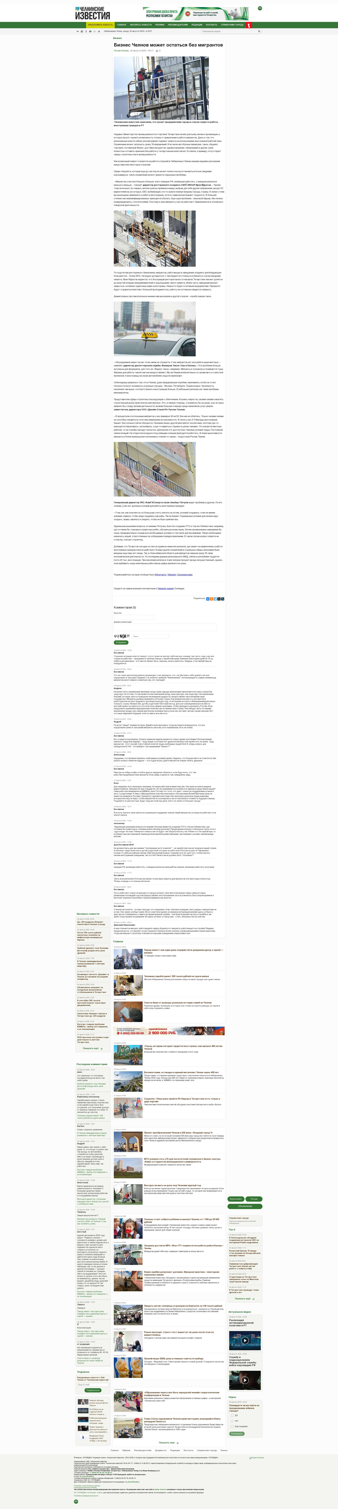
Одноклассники (184, 575)
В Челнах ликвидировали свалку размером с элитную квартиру (92, 1134)
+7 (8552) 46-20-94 (97, 1472)
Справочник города (232, 25)
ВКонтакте (160, 575)
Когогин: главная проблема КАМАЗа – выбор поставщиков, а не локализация (92, 1172)
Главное (121, 25)
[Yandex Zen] (82, 31)
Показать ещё (90, 1048)
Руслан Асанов (121, 51)
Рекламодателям (178, 25)
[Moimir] (94, 31)
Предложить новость (100, 25)
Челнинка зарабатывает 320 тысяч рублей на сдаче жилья (91, 1117)
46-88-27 (108, 1472)
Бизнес (117, 38)
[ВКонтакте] (207, 599)
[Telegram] (99, 31)
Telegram (171, 575)
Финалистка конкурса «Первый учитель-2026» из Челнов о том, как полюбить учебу (91, 1221)
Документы (160, 1450)
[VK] (78, 31)
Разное (224, 1450)
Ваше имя (118, 613)
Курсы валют (236, 1199)
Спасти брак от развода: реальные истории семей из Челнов (90, 1361)
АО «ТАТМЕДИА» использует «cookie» (88, 1492)
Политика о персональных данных (87, 1486)
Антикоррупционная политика (85, 1487)
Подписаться (93, 1390)
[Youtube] (90, 31)
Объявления (245, 1206)
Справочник (207, 1450)
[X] (218, 599)
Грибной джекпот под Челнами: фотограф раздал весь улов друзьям (91, 1086)
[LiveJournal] (222, 599)
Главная (115, 1450)
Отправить (121, 642)
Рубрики (159, 25)
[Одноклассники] (211, 599)
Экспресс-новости (141, 25)
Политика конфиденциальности (86, 1496)
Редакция (197, 25)
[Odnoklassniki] (86, 31)
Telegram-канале (165, 589)
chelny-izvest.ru (160, 1489)
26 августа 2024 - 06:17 (141, 51)
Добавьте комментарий (123, 622)
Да (236, 1415)
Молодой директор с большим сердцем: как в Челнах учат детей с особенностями (92, 1201)
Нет (236, 1421)
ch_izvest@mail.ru (86, 1476)
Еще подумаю (241, 1426)
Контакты (211, 25)
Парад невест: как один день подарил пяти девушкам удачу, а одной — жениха (92, 1314)
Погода (254, 1199)
